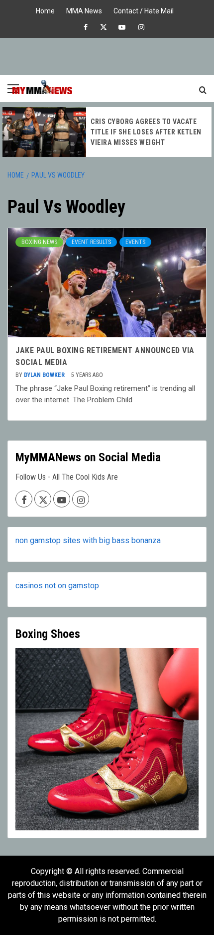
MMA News (84, 9)
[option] (107, 132)
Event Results (91, 242)
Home (45, 9)
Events (135, 242)
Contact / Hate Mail (143, 9)
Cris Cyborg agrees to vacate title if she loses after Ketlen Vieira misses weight (146, 132)
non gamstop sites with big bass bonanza (88, 540)
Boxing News (39, 242)
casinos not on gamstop (57, 585)
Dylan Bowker (45, 375)
